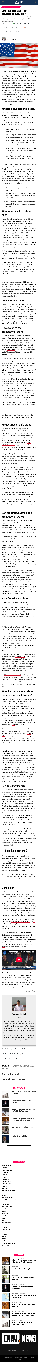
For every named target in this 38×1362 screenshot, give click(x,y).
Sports (4, 1236)
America (16, 1065)
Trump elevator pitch (8, 1243)
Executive (5, 1193)
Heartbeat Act (20, 657)
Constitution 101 (7, 1181)
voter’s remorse (29, 738)
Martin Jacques (22, 345)
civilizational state (26, 1065)
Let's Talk (5, 1216)
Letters (4, 1218)
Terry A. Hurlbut (13, 39)
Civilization (5, 1172)
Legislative (5, 1213)
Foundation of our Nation (10, 1200)
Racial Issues (6, 1229)
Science (4, 1234)
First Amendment (7, 1197)
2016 (29, 734)
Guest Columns (6, 1202)
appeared (18, 340)
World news (5, 1245)
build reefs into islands (28, 447)
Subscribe (21, 1350)
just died (15, 772)
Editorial (4, 1186)
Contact (28, 1350)
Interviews (5, 1209)
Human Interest (7, 1204)
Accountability (6, 1165)
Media (4, 1220)
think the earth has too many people (19, 648)
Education (5, 1188)
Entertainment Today (8, 1190)
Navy (13, 725)
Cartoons (4, 1168)
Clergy (4, 1177)
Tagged (4, 1238)
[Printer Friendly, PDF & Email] (30, 991)
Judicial (4, 1211)
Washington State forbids (12, 675)
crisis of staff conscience (14, 684)
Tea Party (5, 1241)
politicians (30, 1067)
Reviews (4, 1232)
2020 (3, 736)
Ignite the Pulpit (7, 1206)
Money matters (6, 1222)
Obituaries (5, 1227)
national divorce (7, 701)
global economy (13, 1067)
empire (4, 1067)
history (23, 1067)
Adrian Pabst (11, 350)
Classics (4, 1175)
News (3, 1225)
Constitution (6, 1179)
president (5, 1068)
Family (4, 1195)
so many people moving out (20, 921)
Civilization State (8, 169)
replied (10, 845)
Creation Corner (7, 1184)
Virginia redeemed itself (17, 760)
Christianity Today (7, 1170)
